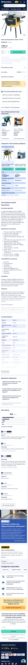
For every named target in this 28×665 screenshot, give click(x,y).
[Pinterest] (9, 664)
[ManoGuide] (23, 661)
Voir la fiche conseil (19, 540)
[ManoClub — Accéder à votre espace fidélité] (16, 1)
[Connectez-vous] (20, 1)
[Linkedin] (2, 664)
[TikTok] (16, 664)
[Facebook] (6, 664)
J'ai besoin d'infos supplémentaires (10, 101)
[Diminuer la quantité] (2, 52)
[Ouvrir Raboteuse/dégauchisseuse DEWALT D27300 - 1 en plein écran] (13, 24)
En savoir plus (16, 639)
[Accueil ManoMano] (7, 1)
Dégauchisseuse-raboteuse (8, 563)
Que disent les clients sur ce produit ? (11, 98)
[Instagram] (12, 664)
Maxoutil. (7, 107)
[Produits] (2, 5)
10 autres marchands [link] (15, 107)
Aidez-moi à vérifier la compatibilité (11, 95)
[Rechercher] (5, 6)
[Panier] (24, 1)
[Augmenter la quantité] (8, 52)
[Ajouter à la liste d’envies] (24, 35)
